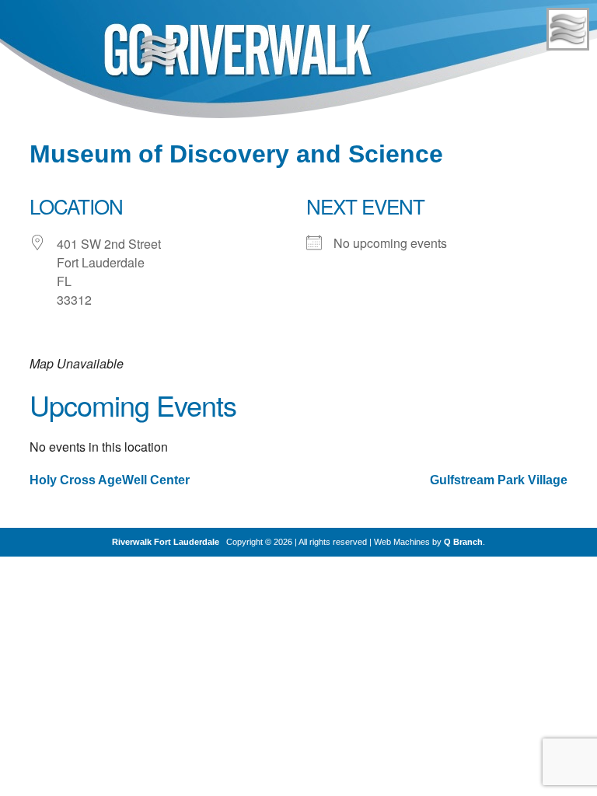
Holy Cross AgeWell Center (110, 480)
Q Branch (463, 541)
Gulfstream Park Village (498, 480)
